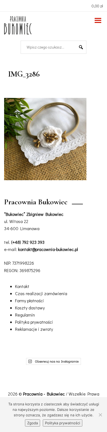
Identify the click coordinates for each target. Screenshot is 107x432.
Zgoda (32, 423)
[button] (80, 47)
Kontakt (22, 286)
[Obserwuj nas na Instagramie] (7, 5)
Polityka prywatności (34, 322)
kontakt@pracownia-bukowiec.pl (48, 249)
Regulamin (25, 315)
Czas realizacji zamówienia (41, 293)
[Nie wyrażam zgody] (100, 414)
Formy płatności (29, 300)
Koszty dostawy (30, 307)
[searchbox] (51, 47)
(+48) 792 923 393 (27, 242)
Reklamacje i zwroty (34, 329)
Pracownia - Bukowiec (44, 394)
